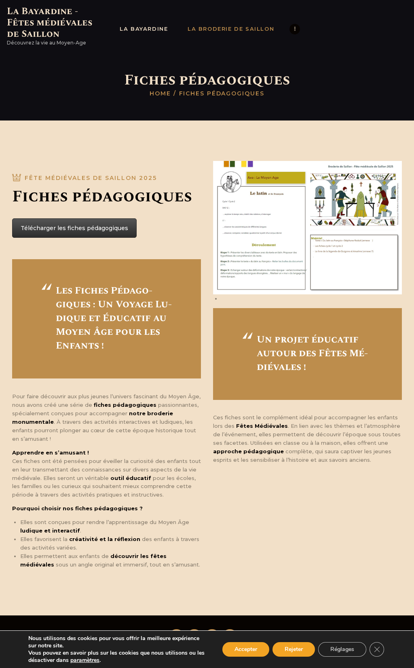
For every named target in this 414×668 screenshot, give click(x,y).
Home (160, 93)
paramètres (84, 660)
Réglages (342, 649)
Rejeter (294, 649)
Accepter (245, 649)
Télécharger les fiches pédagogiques (74, 228)
